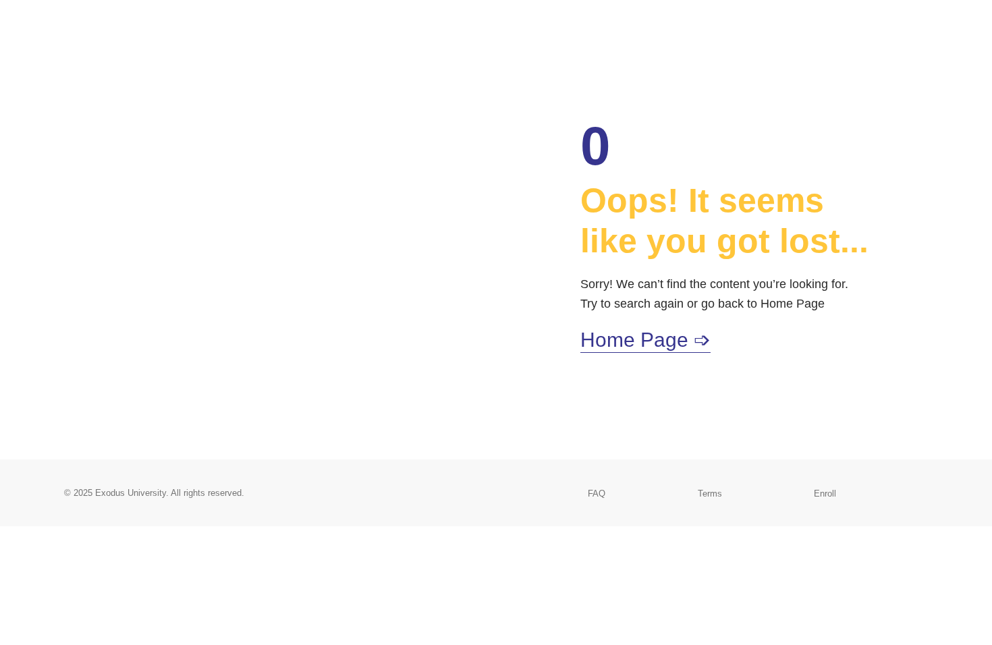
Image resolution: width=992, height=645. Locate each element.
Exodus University (130, 493)
